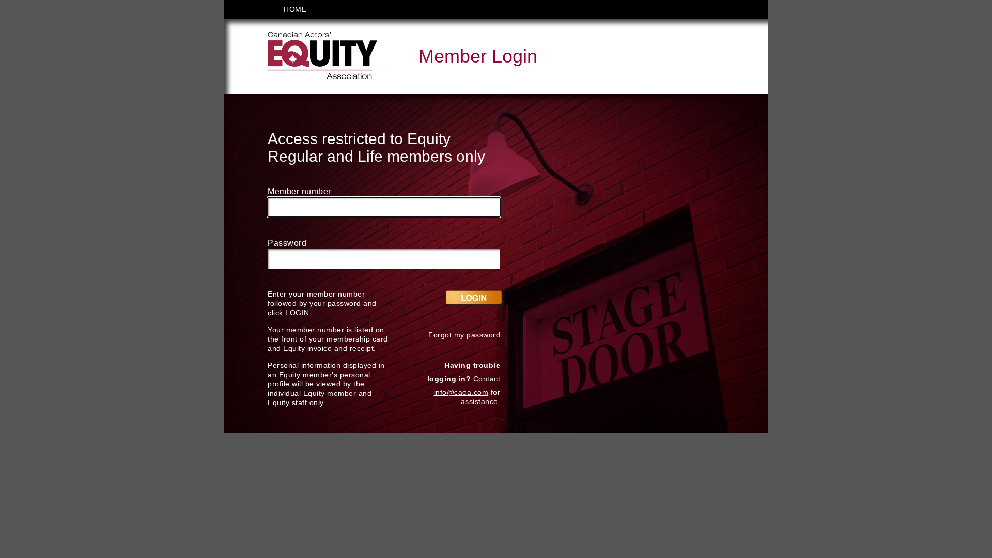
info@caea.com (461, 392)
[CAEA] (322, 55)
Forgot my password (464, 335)
